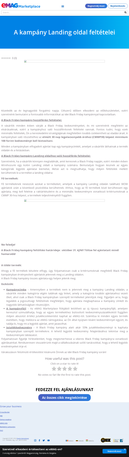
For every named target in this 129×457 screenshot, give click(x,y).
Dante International (23, 438)
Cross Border (5, 412)
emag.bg (81, 440)
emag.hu (91, 440)
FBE (1, 416)
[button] (63, 6)
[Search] (125, 12)
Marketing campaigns (7, 427)
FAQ (1, 430)
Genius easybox (5, 419)
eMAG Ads (3, 423)
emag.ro (71, 440)
